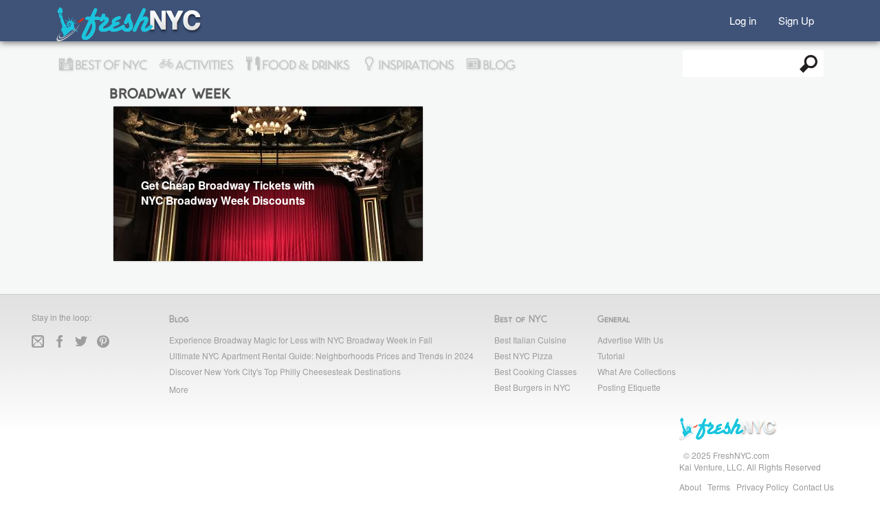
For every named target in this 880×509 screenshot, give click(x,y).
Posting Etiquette (629, 387)
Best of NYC (109, 65)
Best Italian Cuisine (530, 340)
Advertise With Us (630, 340)
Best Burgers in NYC (532, 387)
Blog (497, 65)
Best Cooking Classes (535, 371)
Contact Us (813, 487)
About (690, 487)
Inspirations (414, 65)
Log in (742, 19)
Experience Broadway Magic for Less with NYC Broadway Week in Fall (300, 340)
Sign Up (796, 19)
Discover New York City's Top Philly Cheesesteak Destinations (285, 371)
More (178, 389)
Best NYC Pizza (523, 355)
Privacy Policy (762, 487)
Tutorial (611, 355)
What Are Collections (636, 371)
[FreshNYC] (129, 38)
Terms (718, 487)
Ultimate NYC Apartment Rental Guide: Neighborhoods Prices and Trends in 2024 (321, 355)
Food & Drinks (304, 65)
